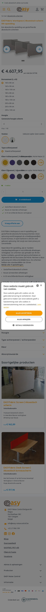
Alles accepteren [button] (24, 313)
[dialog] (23, 306)
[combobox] (37, 285)
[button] (23, 325)
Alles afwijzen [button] (24, 319)
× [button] (41, 285)
